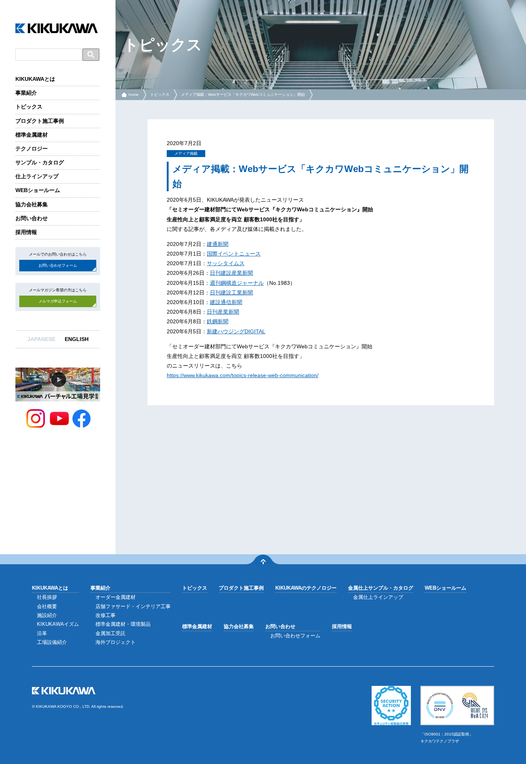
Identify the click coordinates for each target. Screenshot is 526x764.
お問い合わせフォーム (58, 265)
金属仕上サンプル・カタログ (380, 588)
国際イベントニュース (234, 254)
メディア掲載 (186, 153)
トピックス (28, 107)
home (134, 94)
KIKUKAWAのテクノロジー (306, 588)
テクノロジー (31, 148)
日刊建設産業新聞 (231, 273)
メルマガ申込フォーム (58, 301)
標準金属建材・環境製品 (123, 624)
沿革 (42, 633)
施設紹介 (47, 615)
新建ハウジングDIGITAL (236, 331)
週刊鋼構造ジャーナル (237, 283)
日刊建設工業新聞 (231, 292)
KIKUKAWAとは (35, 79)
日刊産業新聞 (223, 312)
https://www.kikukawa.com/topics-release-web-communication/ (242, 375)
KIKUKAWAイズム (58, 624)
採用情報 (26, 232)
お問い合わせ (31, 218)
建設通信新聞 (226, 302)
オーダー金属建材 (115, 597)
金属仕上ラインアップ (378, 597)
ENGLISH (77, 339)
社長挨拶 (47, 597)
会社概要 (47, 606)
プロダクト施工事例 (39, 121)
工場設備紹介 (52, 642)
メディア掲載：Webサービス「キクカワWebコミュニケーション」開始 (243, 94)
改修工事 (105, 615)
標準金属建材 (31, 135)
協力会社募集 (31, 204)
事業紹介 (26, 93)
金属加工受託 (110, 633)
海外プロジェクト (115, 642)
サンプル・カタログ (39, 162)
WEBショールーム (37, 190)
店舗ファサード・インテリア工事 (133, 606)
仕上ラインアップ (37, 176)
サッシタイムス (226, 263)
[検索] (90, 54)
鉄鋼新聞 (217, 321)
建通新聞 (217, 244)
